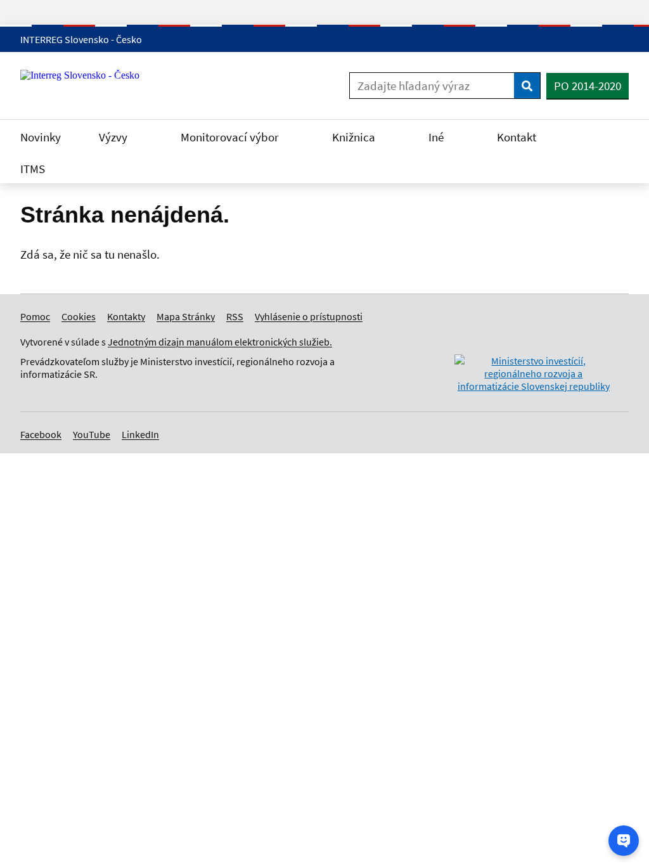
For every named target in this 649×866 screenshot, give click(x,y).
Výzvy (114, 137)
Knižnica (355, 137)
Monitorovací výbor (231, 137)
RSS (234, 316)
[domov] (533, 386)
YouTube (91, 434)
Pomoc (35, 316)
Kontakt (518, 137)
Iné (437, 137)
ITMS (34, 168)
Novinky (40, 137)
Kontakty (126, 316)
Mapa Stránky (186, 316)
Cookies (78, 316)
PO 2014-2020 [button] (587, 85)
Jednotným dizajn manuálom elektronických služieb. (220, 341)
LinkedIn (140, 434)
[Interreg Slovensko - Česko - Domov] (84, 85)
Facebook (40, 434)
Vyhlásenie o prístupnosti (309, 316)
